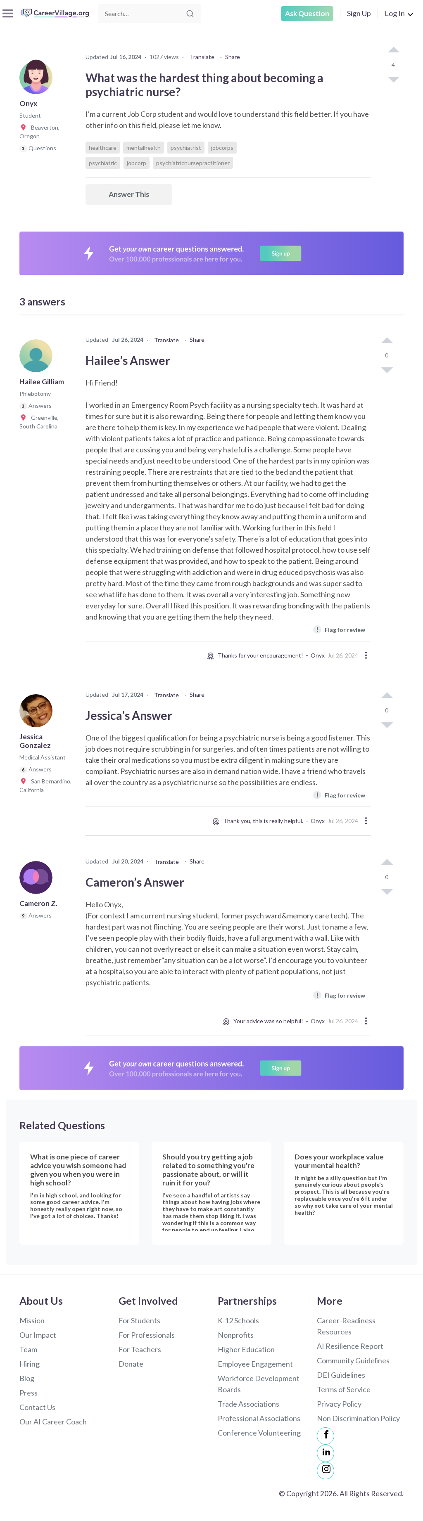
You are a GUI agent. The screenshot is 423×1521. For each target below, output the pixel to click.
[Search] (190, 13)
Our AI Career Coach (53, 1421)
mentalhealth (143, 147)
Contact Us (37, 1407)
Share (232, 56)
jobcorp (136, 162)
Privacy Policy (339, 1403)
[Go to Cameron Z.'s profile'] (38, 880)
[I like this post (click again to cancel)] (393, 50)
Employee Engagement (255, 1363)
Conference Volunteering (259, 1432)
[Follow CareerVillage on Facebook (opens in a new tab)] (325, 1436)
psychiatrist (186, 147)
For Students (139, 1320)
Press (28, 1392)
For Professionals (147, 1334)
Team (28, 1349)
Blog (26, 1378)
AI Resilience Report (350, 1346)
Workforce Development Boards (258, 1384)
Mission (32, 1320)
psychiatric (103, 162)
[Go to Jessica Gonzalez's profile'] (38, 713)
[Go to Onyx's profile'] (38, 80)
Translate (202, 56)
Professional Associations (259, 1418)
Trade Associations (248, 1403)
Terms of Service (344, 1389)
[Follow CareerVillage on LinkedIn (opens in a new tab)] (325, 1453)
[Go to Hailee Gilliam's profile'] (38, 358)
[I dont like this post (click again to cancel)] (393, 79)
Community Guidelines (353, 1360)
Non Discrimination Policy (358, 1418)
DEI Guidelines (341, 1374)
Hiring (29, 1363)
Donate (131, 1363)
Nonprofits (236, 1334)
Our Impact (37, 1334)
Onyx (318, 655)
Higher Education (246, 1349)
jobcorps (222, 147)
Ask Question (307, 13)
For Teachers (140, 1349)
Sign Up (359, 13)
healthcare (102, 147)
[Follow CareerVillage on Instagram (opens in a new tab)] (325, 1470)
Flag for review (340, 629)
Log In (395, 13)
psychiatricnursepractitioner (193, 162)
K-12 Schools (238, 1320)
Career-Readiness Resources (346, 1326)
